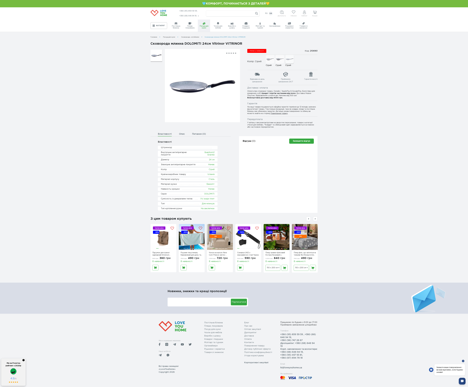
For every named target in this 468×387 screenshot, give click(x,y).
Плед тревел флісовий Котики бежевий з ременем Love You (275, 254)
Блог (246, 323)
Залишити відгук (301, 141)
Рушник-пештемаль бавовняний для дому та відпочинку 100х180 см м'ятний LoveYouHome (191, 254)
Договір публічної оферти (257, 349)
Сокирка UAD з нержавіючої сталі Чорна (248, 254)
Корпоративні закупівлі (256, 363)
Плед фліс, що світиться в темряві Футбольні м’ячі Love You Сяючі (305, 254)
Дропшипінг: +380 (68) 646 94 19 (297, 344)
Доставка (249, 336)
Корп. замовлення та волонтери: (298, 349)
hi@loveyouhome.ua (291, 368)
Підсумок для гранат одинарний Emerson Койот (161, 254)
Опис (182, 134)
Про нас (248, 326)
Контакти (249, 342)
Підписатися (239, 302)
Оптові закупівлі (252, 329)
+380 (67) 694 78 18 (291, 358)
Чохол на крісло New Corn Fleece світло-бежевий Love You (218, 254)
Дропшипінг (250, 333)
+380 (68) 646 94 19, (291, 352)
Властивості (165, 134)
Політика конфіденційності (258, 352)
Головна (154, 37)
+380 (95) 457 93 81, (291, 355)
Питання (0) (199, 134)
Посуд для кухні (169, 37)
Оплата (248, 339)
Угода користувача (254, 356)
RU (266, 13)
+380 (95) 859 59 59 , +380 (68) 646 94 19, (298, 336)
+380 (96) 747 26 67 (291, 340)
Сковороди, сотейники (190, 37)
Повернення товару (279, 113)
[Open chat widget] (462, 381)
